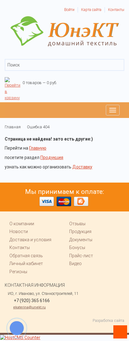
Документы (80, 239)
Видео (75, 263)
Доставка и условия (30, 239)
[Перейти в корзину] (12, 80)
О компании (21, 223)
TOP (118, 330)
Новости (18, 231)
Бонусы (77, 247)
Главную (37, 148)
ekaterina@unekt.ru (29, 307)
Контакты (116, 10)
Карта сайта (91, 10)
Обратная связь (26, 255)
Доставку (82, 166)
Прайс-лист (81, 255)
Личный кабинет (26, 263)
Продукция (51, 157)
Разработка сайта (108, 320)
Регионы (18, 271)
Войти (69, 10)
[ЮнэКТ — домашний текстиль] (64, 18)
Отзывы (77, 223)
